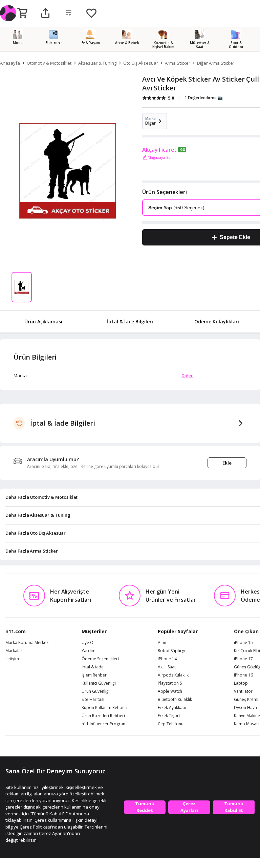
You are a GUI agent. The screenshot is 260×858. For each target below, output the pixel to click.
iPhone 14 (167, 659)
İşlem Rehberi (95, 675)
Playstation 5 (170, 683)
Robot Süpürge (172, 650)
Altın (162, 642)
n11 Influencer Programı (105, 724)
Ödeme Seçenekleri (100, 659)
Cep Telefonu (170, 724)
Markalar (13, 650)
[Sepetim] (22, 13)
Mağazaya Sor (160, 157)
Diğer (187, 375)
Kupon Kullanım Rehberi (104, 707)
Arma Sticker (177, 63)
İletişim (12, 659)
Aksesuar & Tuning (97, 63)
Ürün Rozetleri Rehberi (103, 715)
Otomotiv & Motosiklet (49, 63)
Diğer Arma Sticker (215, 63)
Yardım (88, 650)
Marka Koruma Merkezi (27, 642)
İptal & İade (93, 667)
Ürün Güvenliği (96, 691)
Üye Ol (88, 642)
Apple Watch (170, 691)
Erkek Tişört (169, 715)
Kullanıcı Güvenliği (99, 683)
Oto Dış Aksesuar (140, 63)
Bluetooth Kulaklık (175, 699)
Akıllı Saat (167, 667)
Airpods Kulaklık (173, 675)
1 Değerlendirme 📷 (204, 98)
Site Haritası (93, 699)
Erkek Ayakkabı (172, 707)
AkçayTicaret (159, 149)
